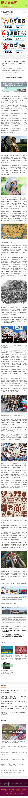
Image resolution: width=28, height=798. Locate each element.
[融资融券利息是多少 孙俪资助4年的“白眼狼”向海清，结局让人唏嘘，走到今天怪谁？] (14, 732)
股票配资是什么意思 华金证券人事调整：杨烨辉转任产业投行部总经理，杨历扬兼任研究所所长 (14, 708)
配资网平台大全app (23, 783)
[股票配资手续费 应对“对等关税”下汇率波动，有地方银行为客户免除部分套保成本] (7, 650)
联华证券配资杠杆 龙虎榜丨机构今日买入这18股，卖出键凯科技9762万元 (13, 692)
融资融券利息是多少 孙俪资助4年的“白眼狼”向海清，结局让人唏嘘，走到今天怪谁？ (13, 741)
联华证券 (17, 793)
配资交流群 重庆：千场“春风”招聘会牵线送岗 (12, 759)
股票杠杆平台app (13, 783)
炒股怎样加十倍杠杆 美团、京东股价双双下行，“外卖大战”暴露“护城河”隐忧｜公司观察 (13, 771)
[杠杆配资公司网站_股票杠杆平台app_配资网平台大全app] (9, 2)
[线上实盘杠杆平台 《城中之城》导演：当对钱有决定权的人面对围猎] (7, 665)
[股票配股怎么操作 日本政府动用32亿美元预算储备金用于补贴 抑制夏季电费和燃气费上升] (21, 650)
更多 (24, 12)
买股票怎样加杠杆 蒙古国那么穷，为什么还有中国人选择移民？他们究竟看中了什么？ (14, 635)
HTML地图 (20, 791)
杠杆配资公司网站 (4, 783)
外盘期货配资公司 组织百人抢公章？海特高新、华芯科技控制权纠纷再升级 (14, 697)
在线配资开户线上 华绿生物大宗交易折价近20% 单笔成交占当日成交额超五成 (13, 764)
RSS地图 (15, 791)
